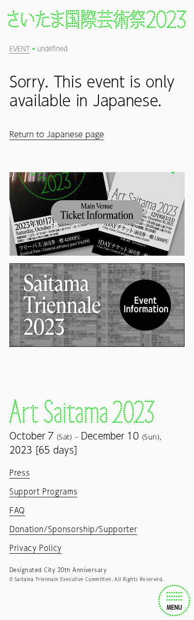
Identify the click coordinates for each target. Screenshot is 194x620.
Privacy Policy (35, 548)
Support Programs (43, 491)
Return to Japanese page (56, 134)
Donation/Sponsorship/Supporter (73, 529)
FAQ (17, 510)
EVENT (19, 49)
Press (19, 473)
